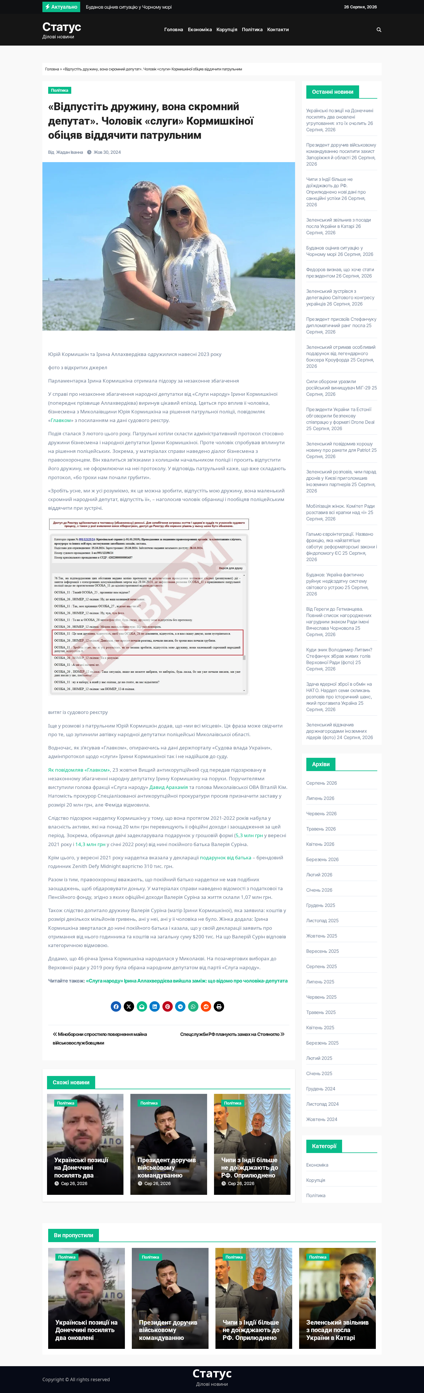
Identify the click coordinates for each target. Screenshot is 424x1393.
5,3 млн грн (249, 835)
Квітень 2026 (320, 844)
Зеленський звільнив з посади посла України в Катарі (337, 1330)
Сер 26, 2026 (74, 1183)
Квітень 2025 (320, 1027)
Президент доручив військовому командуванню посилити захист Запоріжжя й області (341, 151)
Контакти (278, 29)
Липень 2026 (320, 798)
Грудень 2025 (320, 905)
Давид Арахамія (168, 787)
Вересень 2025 (322, 951)
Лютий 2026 (319, 875)
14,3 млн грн (90, 844)
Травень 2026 (321, 829)
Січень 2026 (319, 890)
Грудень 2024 (320, 1089)
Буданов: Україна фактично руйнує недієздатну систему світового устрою (336, 581)
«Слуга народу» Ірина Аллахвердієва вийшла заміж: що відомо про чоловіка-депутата (187, 981)
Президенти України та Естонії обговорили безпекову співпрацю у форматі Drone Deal (340, 415)
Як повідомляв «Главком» (79, 769)
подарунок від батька (225, 857)
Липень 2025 (320, 982)
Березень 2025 (322, 1043)
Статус (61, 27)
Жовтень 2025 (321, 936)
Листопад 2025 (322, 920)
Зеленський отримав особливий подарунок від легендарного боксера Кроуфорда (341, 353)
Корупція (227, 29)
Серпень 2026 (321, 783)
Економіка (200, 29)
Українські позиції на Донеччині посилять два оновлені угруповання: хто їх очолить (339, 117)
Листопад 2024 (322, 1104)
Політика (252, 29)
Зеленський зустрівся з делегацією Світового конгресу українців (340, 297)
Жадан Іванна (69, 152)
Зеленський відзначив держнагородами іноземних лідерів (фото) (336, 731)
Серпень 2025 (321, 966)
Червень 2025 (321, 997)
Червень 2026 (321, 813)
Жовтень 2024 (321, 1119)
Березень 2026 (322, 859)
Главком (61, 420)
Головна (173, 29)
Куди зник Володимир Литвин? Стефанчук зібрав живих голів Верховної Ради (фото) (339, 656)
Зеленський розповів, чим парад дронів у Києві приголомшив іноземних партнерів (341, 478)
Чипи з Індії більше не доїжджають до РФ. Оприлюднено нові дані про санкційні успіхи (249, 1175)
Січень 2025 (319, 1073)
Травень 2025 (321, 1012)
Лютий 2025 (319, 1058)
